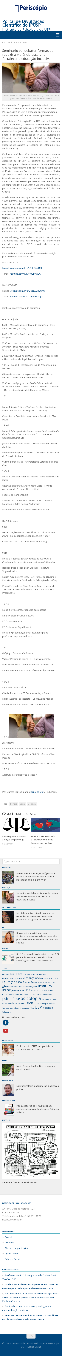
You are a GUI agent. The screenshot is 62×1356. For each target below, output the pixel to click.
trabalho (52, 1003)
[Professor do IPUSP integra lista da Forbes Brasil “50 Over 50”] (8, 1050)
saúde (11, 1003)
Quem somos (12, 1253)
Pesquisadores (30, 994)
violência (32, 804)
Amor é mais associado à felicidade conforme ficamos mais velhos (43, 840)
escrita (27, 982)
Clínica (18, 974)
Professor (48, 995)
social (30, 1003)
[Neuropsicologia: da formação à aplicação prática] (8, 1090)
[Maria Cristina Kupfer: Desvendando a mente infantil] (8, 1070)
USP (38, 1007)
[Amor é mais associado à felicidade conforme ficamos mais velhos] (45, 825)
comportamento (38, 974)
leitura (33, 990)
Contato (9, 1237)
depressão (53, 978)
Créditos (9, 1242)
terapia (45, 1003)
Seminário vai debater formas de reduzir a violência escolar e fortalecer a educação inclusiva (37, 896)
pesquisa (19, 994)
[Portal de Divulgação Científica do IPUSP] (31, 8)
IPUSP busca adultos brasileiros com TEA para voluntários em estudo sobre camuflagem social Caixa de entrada (37, 957)
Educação (8, 42)
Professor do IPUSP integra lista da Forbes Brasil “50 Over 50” (34, 1048)
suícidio (38, 1003)
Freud (53, 982)
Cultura (39, 977)
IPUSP (6, 990)
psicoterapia (46, 999)
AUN (12, 974)
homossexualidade (20, 986)
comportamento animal (13, 978)
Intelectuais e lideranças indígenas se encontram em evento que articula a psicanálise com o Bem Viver (35, 876)
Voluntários (6, 1012)
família (34, 982)
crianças (31, 978)
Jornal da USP (37, 791)
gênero (6, 986)
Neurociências (8, 994)
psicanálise (11, 998)
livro (39, 990)
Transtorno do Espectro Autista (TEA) (18, 1008)
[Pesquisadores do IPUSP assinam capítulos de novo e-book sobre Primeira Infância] (8, 1110)
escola (22, 804)
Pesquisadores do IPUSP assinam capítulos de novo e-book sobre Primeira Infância (37, 1109)
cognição (27, 974)
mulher (51, 990)
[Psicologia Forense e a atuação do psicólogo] (16, 825)
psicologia (30, 998)
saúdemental (20, 1003)
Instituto (45, 986)
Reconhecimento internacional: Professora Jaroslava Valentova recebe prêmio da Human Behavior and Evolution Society (37, 937)
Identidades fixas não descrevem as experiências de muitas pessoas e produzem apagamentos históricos (35, 916)
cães (46, 978)
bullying (13, 804)
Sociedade (21, 42)
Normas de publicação (16, 1247)
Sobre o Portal (12, 1258)
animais (5, 974)
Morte (44, 990)
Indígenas (33, 986)
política (40, 994)
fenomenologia (43, 982)
